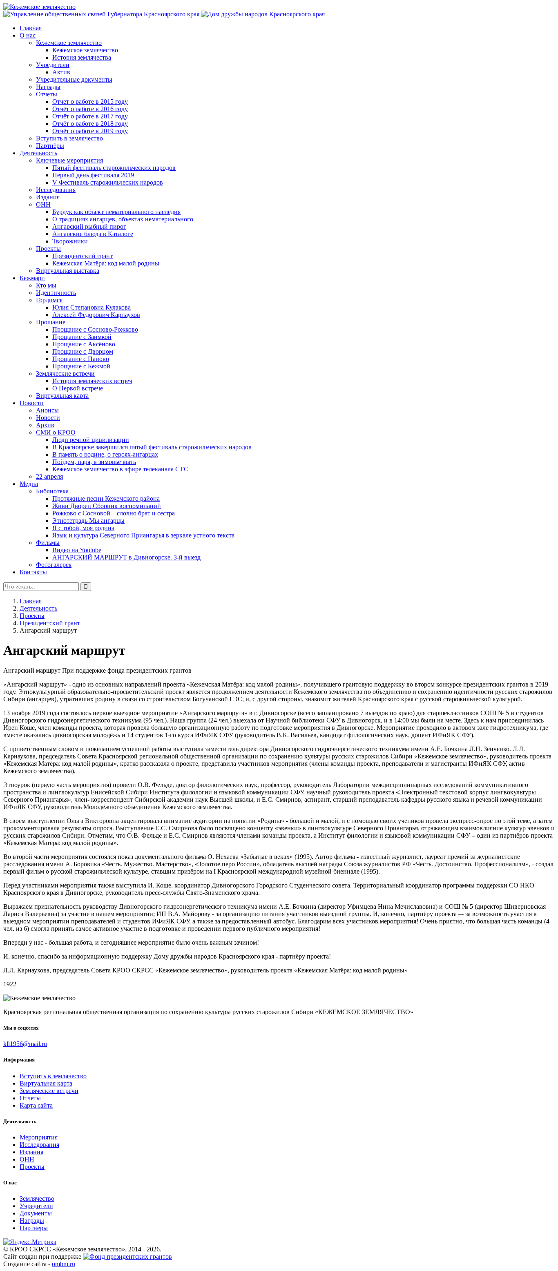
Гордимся (49, 300)
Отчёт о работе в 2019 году (90, 130)
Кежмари (32, 277)
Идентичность (56, 292)
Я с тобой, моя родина (83, 527)
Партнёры (50, 145)
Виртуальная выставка (67, 270)
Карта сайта (36, 1105)
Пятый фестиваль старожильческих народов (114, 167)
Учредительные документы (74, 79)
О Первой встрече (77, 388)
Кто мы (46, 285)
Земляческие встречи (65, 373)
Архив (45, 424)
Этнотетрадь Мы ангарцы (88, 520)
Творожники (70, 241)
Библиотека (52, 491)
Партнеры (34, 1227)
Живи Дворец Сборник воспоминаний (106, 505)
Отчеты (46, 94)
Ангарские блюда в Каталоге (92, 233)
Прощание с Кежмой (81, 366)
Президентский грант (82, 255)
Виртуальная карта (62, 395)
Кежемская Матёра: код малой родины (105, 263)
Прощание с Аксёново (83, 344)
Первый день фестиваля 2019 (93, 175)
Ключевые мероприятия (69, 160)
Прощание (50, 322)
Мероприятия (39, 1137)
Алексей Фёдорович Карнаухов (96, 314)
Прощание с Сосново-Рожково (95, 329)
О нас (28, 35)
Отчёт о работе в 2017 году (90, 116)
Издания (48, 197)
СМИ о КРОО (56, 432)
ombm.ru (63, 1263)
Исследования (56, 189)
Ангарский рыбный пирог (89, 226)
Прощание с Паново (80, 358)
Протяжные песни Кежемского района (106, 498)
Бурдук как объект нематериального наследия (116, 211)
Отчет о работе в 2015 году (90, 101)
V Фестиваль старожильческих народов (107, 182)
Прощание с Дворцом (82, 351)
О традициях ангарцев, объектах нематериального (122, 219)
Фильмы (48, 542)
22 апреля (49, 476)
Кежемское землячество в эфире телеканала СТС (120, 469)
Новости (32, 402)
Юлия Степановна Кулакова (91, 307)
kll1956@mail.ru (25, 1043)
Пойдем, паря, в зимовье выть (94, 461)
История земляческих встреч (92, 380)
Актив (61, 72)
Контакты (33, 572)
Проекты (48, 248)
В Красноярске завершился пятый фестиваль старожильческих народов (152, 447)
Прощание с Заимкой (82, 336)
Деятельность (38, 152)
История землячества (81, 57)
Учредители (52, 64)
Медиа (29, 483)
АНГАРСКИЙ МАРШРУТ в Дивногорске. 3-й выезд (126, 557)
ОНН (43, 204)
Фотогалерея (53, 564)
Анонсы (47, 410)
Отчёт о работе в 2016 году (90, 108)
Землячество (37, 1198)
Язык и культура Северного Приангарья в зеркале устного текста (143, 535)
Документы (36, 1213)
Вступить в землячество (69, 138)
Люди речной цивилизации (90, 439)
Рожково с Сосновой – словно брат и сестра (113, 513)
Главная (31, 28)
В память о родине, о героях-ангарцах (105, 454)
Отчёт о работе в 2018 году (90, 123)
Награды (48, 86)
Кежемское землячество (69, 42)
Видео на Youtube (76, 549)
